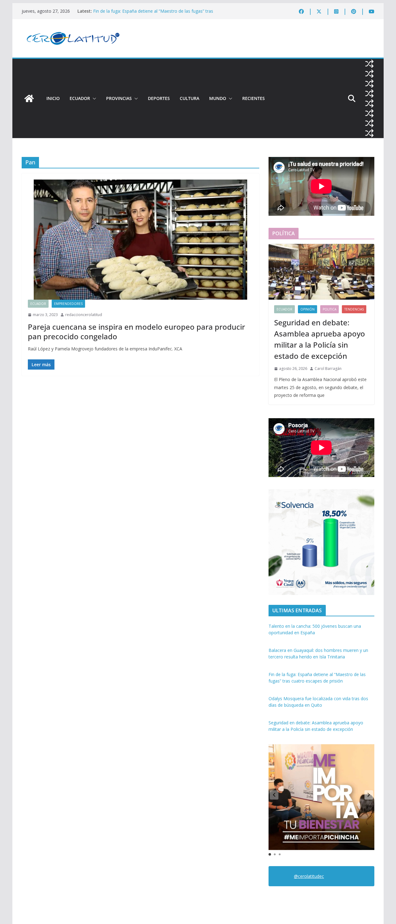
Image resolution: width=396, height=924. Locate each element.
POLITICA (329, 309)
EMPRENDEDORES (68, 303)
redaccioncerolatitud (83, 314)
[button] (93, 98)
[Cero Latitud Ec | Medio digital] (29, 98)
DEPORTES (159, 98)
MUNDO (217, 98)
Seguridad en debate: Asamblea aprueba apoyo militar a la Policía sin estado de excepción (319, 339)
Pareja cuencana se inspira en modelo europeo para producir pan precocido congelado (136, 331)
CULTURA (189, 98)
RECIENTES (253, 98)
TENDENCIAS (354, 309)
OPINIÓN (307, 309)
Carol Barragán (328, 368)
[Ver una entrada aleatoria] (369, 64)
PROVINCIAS (119, 98)
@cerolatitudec (309, 876)
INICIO (53, 98)
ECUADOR (80, 98)
